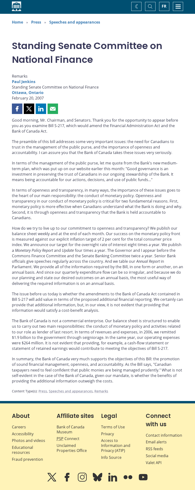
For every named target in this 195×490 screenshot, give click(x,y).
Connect (68, 438)
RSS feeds (154, 448)
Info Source (111, 457)
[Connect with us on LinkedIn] (113, 480)
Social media (157, 455)
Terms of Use (113, 427)
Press (36, 22)
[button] (17, 109)
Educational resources (22, 450)
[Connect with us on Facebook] (67, 480)
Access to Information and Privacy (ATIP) (115, 445)
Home (17, 22)
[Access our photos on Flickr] (128, 480)
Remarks (101, 391)
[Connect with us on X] (52, 480)
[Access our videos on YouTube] (143, 480)
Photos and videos (28, 440)
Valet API (153, 462)
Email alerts (156, 442)
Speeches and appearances (74, 22)
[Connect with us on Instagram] (82, 480)
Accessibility (23, 433)
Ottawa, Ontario (28, 92)
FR (164, 6)
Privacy (107, 433)
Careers (19, 427)
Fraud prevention (27, 459)
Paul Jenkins (23, 81)
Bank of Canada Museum (70, 429)
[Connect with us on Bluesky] (98, 480)
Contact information (164, 435)
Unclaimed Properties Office (72, 448)
